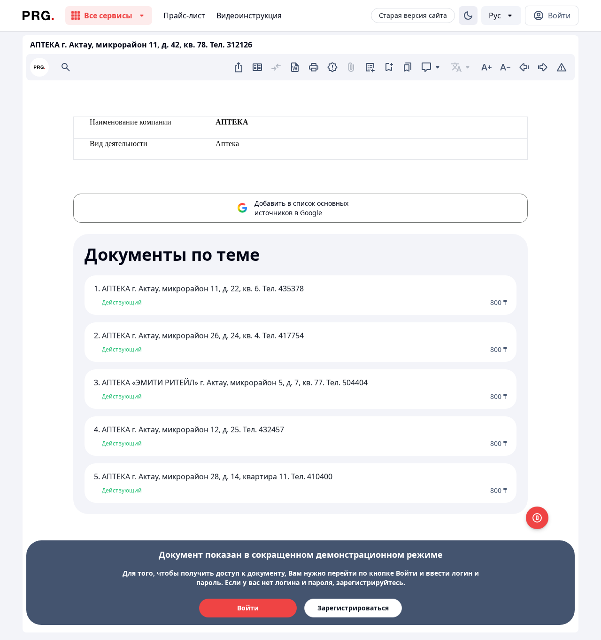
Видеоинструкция (249, 15)
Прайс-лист (184, 15)
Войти (248, 607)
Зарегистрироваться (353, 607)
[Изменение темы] (468, 15)
